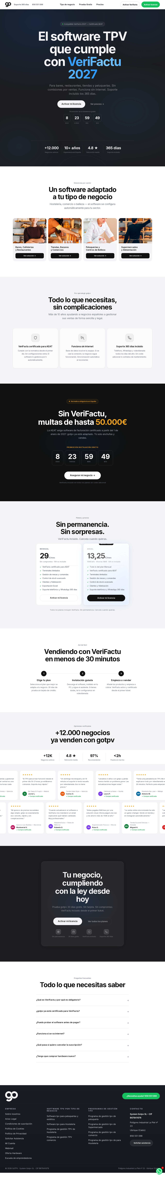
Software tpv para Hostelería (61, 1124)
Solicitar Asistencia (14, 1138)
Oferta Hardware (13, 1153)
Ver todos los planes (98, 921)
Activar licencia (150, 4)
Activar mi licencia (71, 104)
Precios (100, 4)
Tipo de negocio (67, 4)
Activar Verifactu (130, 4)
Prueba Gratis (85, 4)
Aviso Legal (10, 1119)
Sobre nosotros (12, 1114)
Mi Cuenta (10, 1143)
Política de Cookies (14, 1128)
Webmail (9, 1148)
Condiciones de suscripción (18, 1124)
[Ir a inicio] (8, 4)
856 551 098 (37, 4)
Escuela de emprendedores (18, 1158)
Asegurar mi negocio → (82, 475)
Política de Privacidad (15, 1133)
